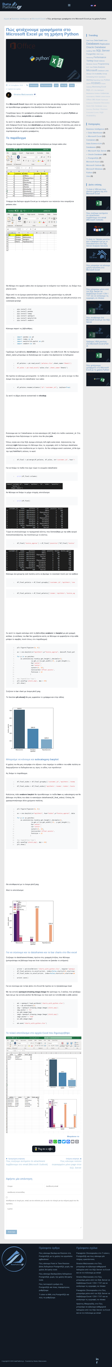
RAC (98, 54)
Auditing (89, 51)
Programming (103, 64)
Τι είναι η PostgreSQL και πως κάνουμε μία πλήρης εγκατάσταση (92, 1256)
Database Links (103, 71)
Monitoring (96, 87)
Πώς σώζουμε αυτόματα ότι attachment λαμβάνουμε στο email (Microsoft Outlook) (97, 216)
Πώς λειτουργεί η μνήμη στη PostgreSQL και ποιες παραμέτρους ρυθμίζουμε (54, 1287)
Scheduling (90, 77)
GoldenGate (104, 93)
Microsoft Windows (94, 169)
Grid (91, 67)
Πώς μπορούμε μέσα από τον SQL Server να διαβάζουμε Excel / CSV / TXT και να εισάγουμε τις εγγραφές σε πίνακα (97, 293)
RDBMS (96, 83)
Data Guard (98, 40)
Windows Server (91, 64)
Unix (101, 80)
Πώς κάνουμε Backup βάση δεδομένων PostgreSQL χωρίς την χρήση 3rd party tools (55, 1277)
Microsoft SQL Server (97, 151)
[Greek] (92, 5)
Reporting (96, 80)
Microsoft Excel (38, 19)
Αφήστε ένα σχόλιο (14, 89)
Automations (90, 96)
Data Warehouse (95, 133)
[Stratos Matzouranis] (8, 97)
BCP (87, 67)
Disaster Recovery (101, 103)
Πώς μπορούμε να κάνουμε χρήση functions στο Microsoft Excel (98, 267)
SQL (88, 90)
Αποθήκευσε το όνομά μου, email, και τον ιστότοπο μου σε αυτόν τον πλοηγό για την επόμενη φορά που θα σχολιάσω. (42, 1202)
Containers (91, 140)
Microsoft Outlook (94, 165)
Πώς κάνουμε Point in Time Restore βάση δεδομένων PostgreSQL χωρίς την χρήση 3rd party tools (56, 1266)
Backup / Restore (100, 109)
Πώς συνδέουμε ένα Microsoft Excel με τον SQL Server (98, 320)
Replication (105, 44)
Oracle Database (96, 47)
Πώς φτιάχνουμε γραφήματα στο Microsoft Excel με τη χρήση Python (97, 367)
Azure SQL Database (94, 106)
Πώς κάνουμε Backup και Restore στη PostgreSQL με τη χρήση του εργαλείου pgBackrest (55, 1256)
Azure (98, 100)
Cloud (95, 61)
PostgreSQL (91, 54)
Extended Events (92, 112)
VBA (94, 51)
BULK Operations (100, 77)
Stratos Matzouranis (23, 94)
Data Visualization (46, 85)
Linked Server (105, 96)
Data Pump (89, 40)
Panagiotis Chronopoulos (87, 1253)
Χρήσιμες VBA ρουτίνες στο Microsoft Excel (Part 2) (97, 343)
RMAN (97, 96)
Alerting (89, 80)
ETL (92, 90)
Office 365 (63, 85)
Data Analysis (34, 85)
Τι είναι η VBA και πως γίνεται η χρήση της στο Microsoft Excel (96, 191)
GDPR (88, 83)
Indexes (102, 61)
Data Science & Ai (94, 144)
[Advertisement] (43, 268)
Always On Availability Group (96, 74)
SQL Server (103, 50)
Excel (56, 85)
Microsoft (91, 70)
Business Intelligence (21, 19)
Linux (105, 40)
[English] (95, 5)
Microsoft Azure (93, 162)
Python (72, 85)
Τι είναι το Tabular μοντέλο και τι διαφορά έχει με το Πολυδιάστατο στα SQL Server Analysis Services (98, 242)
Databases (92, 43)
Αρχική (6, 19)
